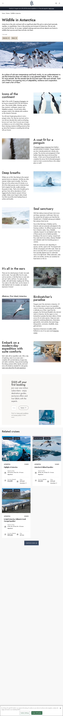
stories (7, 13)
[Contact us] (56, 3)
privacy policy (17, 415)
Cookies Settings (25, 713)
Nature (13, 38)
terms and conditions (22, 413)
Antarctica (5, 38)
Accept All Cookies (36, 713)
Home (3, 13)
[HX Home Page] (32, 3)
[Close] (60, 708)
